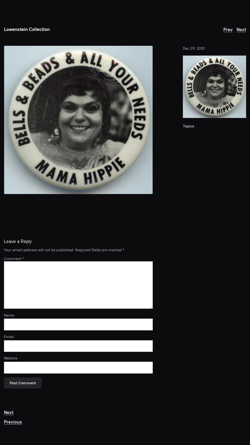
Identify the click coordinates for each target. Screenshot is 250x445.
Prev (228, 30)
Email (9, 336)
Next (241, 30)
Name (9, 315)
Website (10, 358)
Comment (14, 258)
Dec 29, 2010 (194, 48)
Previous (13, 422)
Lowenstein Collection (27, 29)
